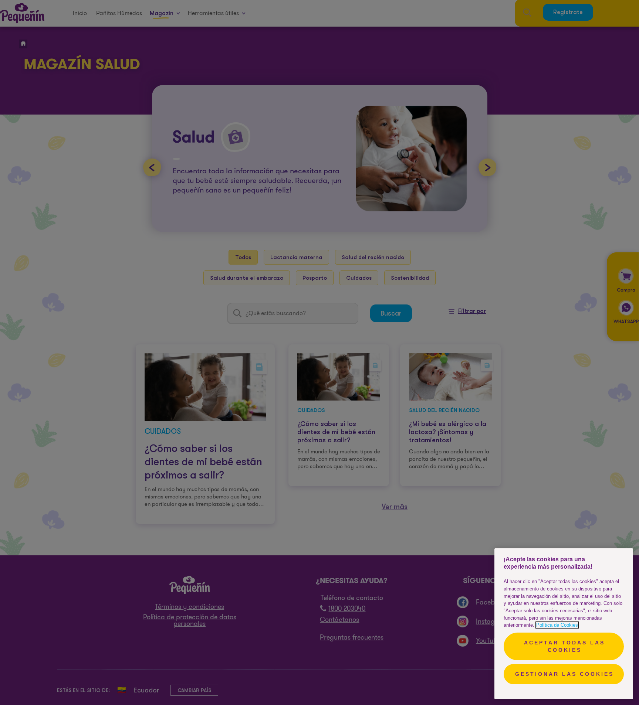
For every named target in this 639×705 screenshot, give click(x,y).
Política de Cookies (557, 625)
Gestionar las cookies (564, 674)
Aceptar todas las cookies (564, 646)
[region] (563, 623)
